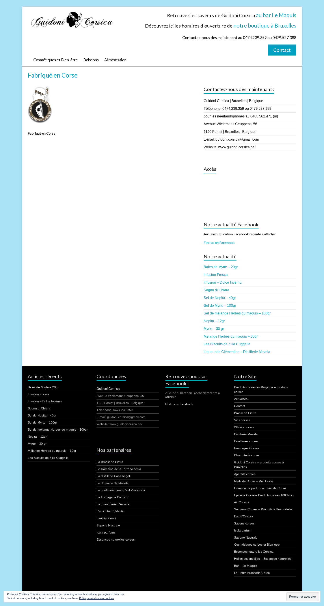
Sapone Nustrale (108, 525)
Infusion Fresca (216, 275)
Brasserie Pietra (245, 413)
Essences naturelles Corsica (254, 551)
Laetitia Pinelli (106, 518)
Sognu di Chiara (216, 290)
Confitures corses (246, 441)
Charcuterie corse (246, 455)
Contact (282, 50)
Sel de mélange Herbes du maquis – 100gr (237, 313)
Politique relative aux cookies (96, 598)
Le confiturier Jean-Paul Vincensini (121, 490)
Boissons (91, 59)
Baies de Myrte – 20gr (221, 267)
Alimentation (115, 59)
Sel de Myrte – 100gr (220, 305)
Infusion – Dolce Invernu (223, 282)
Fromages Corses (246, 448)
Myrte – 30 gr (214, 329)
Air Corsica (241, 502)
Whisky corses (244, 427)
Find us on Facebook (219, 242)
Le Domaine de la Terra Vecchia (119, 469)
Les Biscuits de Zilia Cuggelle (227, 344)
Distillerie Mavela (246, 434)
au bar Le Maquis (276, 15)
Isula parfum (242, 530)
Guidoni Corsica (108, 388)
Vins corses (242, 420)
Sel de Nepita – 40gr (220, 298)
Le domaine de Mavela (112, 483)
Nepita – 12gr (214, 321)
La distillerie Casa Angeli (113, 476)
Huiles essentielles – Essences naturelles (262, 558)
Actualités (241, 399)
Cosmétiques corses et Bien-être (257, 544)
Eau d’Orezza (243, 516)
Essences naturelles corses (116, 539)
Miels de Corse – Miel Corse (254, 481)
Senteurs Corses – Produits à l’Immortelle (263, 509)
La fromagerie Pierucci (112, 497)
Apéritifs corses (244, 474)
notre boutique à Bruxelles (264, 25)
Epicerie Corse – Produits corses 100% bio (264, 495)
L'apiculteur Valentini (111, 511)
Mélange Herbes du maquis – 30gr (231, 336)
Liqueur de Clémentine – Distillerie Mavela (237, 352)
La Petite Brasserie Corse (252, 572)
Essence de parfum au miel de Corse (260, 488)
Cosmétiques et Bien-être (55, 59)
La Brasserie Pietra (110, 462)
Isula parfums (106, 532)
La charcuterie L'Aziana (113, 504)
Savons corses (244, 523)
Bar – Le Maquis (245, 565)
